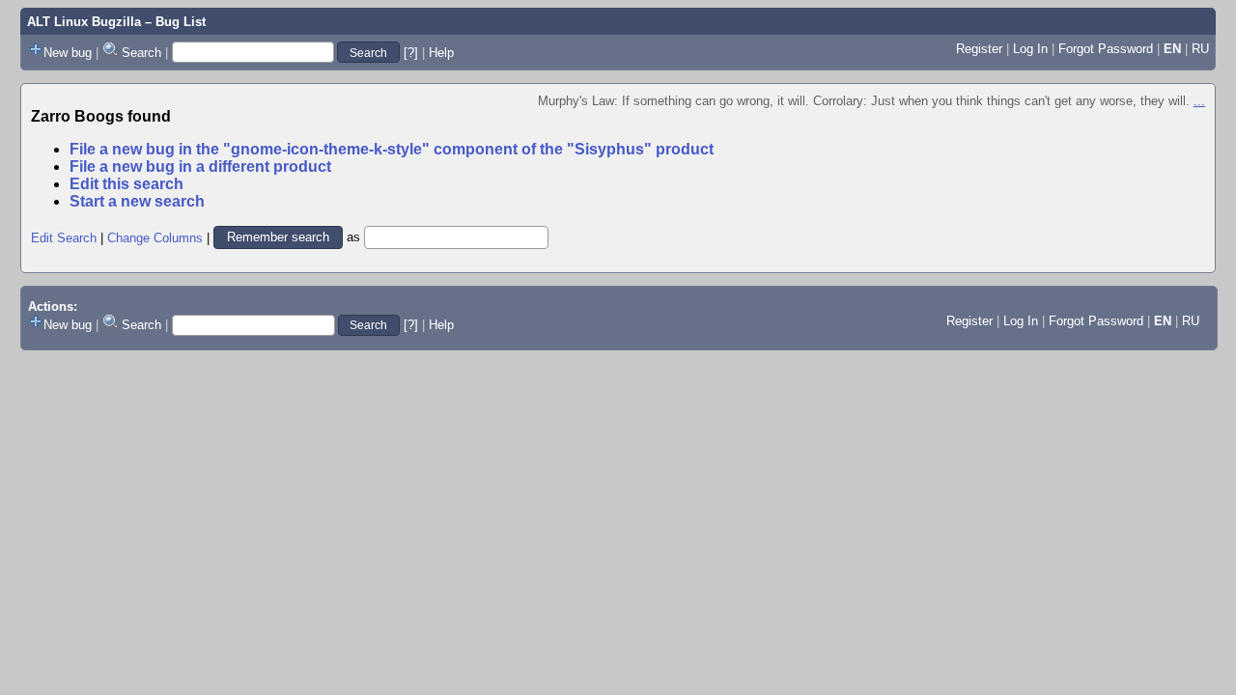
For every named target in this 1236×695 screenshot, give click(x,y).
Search (141, 52)
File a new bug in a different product (200, 166)
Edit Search (64, 237)
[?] (411, 52)
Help (441, 52)
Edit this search (126, 184)
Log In (1030, 49)
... (1199, 101)
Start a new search (137, 201)
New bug (67, 52)
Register (979, 49)
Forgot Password (1105, 49)
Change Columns (155, 237)
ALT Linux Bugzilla (84, 21)
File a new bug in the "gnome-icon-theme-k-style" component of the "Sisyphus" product (392, 149)
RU (1200, 49)
